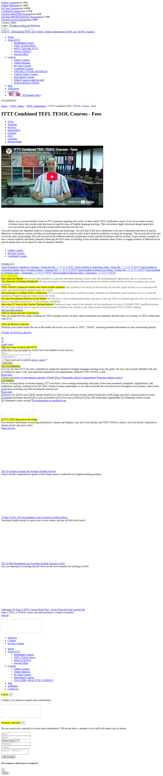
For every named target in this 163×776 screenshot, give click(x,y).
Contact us (13, 91)
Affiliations (13, 88)
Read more (6, 374)
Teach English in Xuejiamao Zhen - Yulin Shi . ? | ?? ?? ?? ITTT (107, 267)
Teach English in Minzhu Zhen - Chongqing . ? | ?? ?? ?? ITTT (84, 273)
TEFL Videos (17, 106)
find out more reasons (12, 310)
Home (11, 37)
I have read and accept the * (25, 360)
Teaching (12, 124)
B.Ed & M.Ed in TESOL (26, 83)
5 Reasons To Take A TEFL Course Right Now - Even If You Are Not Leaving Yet (43, 609)
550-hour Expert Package (14, 19)
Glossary (12, 133)
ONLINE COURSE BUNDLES (30, 71)
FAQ (10, 136)
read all (5, 615)
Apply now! (7, 344)
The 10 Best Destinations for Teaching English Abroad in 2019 (33, 563)
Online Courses (9, 2)
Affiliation (13, 686)
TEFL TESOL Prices (24, 45)
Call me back (9, 757)
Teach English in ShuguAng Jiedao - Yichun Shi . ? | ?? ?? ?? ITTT (111, 270)
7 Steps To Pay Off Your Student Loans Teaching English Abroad (34, 517)
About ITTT (14, 40)
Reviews (12, 127)
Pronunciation (15, 141)
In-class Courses (16, 643)
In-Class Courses (9, 8)
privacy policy (38, 360)
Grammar (12, 138)
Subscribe (7, 363)
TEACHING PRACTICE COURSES (33, 680)
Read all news (8, 428)
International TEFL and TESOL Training (74, 31)
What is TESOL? (23, 51)
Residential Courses (24, 42)
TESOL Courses (81, 106)
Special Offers (21, 54)
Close (5, 773)
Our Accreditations (10, 366)
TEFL (11, 121)
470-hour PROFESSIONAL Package (20, 17)
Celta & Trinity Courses (26, 74)
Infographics (14, 130)
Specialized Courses (24, 77)
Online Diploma (9, 5)
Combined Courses (11, 11)
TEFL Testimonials (36, 106)
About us (12, 637)
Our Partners (7, 380)
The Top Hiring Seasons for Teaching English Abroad (28, 471)
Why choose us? (9, 275)
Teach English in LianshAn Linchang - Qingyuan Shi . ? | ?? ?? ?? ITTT (37, 267)
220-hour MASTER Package (16, 14)
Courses (12, 57)
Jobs (10, 85)
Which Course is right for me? (29, 80)
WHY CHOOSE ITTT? (26, 48)
